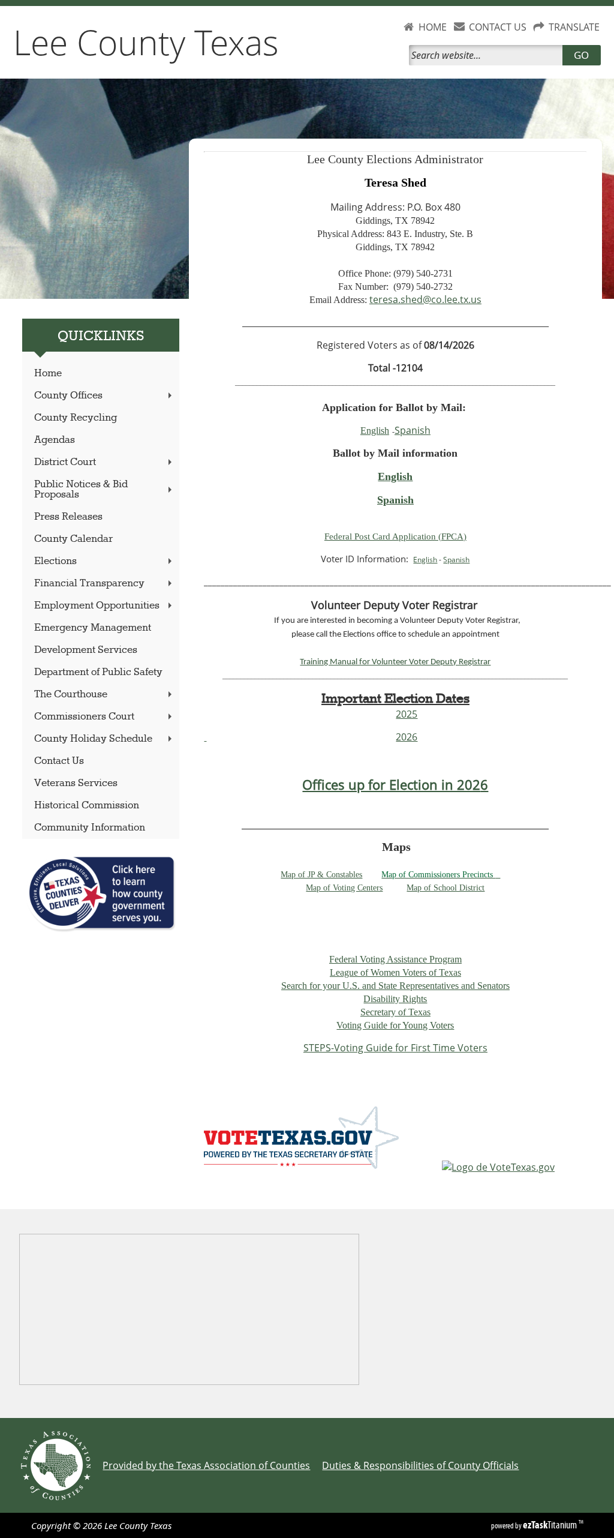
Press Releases (68, 517)
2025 (406, 714)
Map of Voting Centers (344, 887)
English (374, 430)
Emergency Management (92, 628)
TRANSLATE (574, 27)
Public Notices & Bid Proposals (81, 489)
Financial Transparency (89, 583)
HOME (433, 27)
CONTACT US (497, 27)
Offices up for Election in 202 (391, 784)
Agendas (54, 440)
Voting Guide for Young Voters (395, 1025)
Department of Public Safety (98, 672)
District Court (65, 462)
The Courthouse (70, 694)
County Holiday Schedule (93, 739)
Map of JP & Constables (321, 874)
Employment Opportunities (96, 605)
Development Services (85, 650)
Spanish (413, 430)
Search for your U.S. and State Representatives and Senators (395, 986)
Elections (55, 561)
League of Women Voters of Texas (395, 972)
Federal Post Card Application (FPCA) (395, 536)
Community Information (89, 828)
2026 (406, 736)
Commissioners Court (84, 716)
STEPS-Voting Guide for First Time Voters (395, 1047)
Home (48, 373)
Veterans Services (76, 783)
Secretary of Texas (395, 1012)
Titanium (551, 1524)
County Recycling (75, 418)
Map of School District (445, 887)
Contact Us (59, 761)
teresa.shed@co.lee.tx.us (425, 299)
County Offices (68, 395)
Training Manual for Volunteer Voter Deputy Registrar (395, 662)
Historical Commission (86, 805)
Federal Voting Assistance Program (395, 959)
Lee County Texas (146, 42)
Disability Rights (395, 999)
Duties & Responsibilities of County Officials (420, 1465)
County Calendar (73, 539)
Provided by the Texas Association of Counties (206, 1465)
